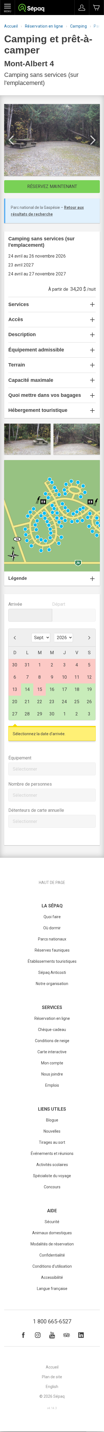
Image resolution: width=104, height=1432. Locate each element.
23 (51, 701)
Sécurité (52, 1222)
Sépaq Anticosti (52, 972)
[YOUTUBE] (52, 1335)
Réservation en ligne (44, 26)
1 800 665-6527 (52, 1321)
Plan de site (52, 1377)
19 (89, 689)
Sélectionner (25, 769)
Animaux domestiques (52, 1233)
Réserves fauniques (52, 950)
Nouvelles (52, 1131)
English (52, 1386)
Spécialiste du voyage (52, 1176)
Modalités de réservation (52, 1244)
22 (39, 701)
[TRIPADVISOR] (66, 1335)
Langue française (52, 1288)
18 (76, 689)
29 (39, 714)
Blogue (52, 1120)
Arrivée (15, 604)
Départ (58, 604)
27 (14, 714)
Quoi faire (52, 917)
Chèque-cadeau (52, 1029)
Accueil (11, 26)
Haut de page (52, 882)
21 (27, 701)
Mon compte (52, 1063)
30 (51, 714)
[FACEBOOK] (23, 1335)
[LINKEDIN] (81, 1335)
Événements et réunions (52, 1153)
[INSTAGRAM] (37, 1335)
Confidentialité (52, 1255)
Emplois (52, 1085)
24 (64, 701)
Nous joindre (52, 1074)
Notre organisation (52, 983)
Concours (52, 1187)
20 (14, 701)
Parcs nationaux (52, 939)
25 (76, 701)
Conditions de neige (52, 1040)
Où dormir (52, 928)
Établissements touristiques (52, 961)
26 (89, 701)
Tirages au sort (52, 1142)
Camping (78, 26)
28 (27, 714)
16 (51, 689)
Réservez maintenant (52, 186)
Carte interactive (52, 1052)
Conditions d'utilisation (52, 1266)
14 (27, 689)
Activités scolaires (52, 1164)
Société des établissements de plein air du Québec (31, 8)
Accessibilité (52, 1277)
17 (64, 689)
